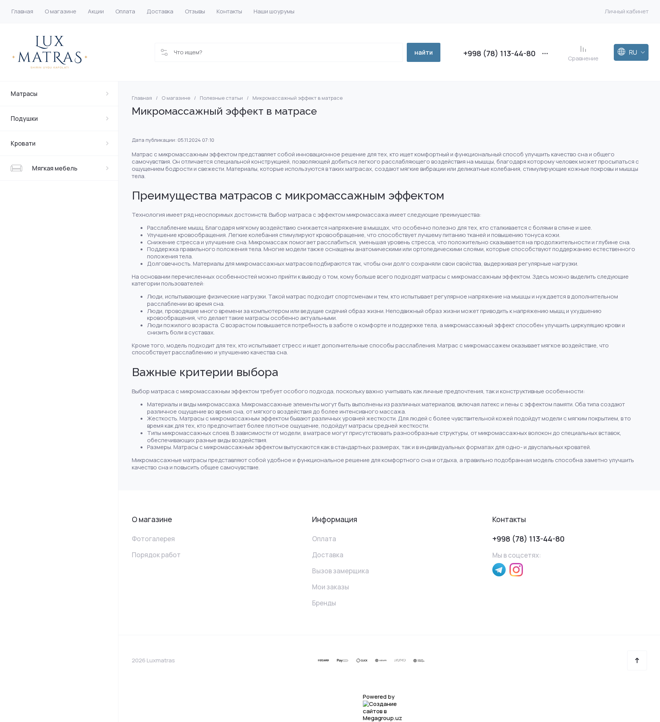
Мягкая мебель (55, 168)
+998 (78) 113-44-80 (499, 53)
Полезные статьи (221, 98)
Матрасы (24, 93)
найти (423, 52)
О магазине (176, 98)
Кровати (23, 143)
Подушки (24, 118)
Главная (142, 98)
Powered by (379, 697)
